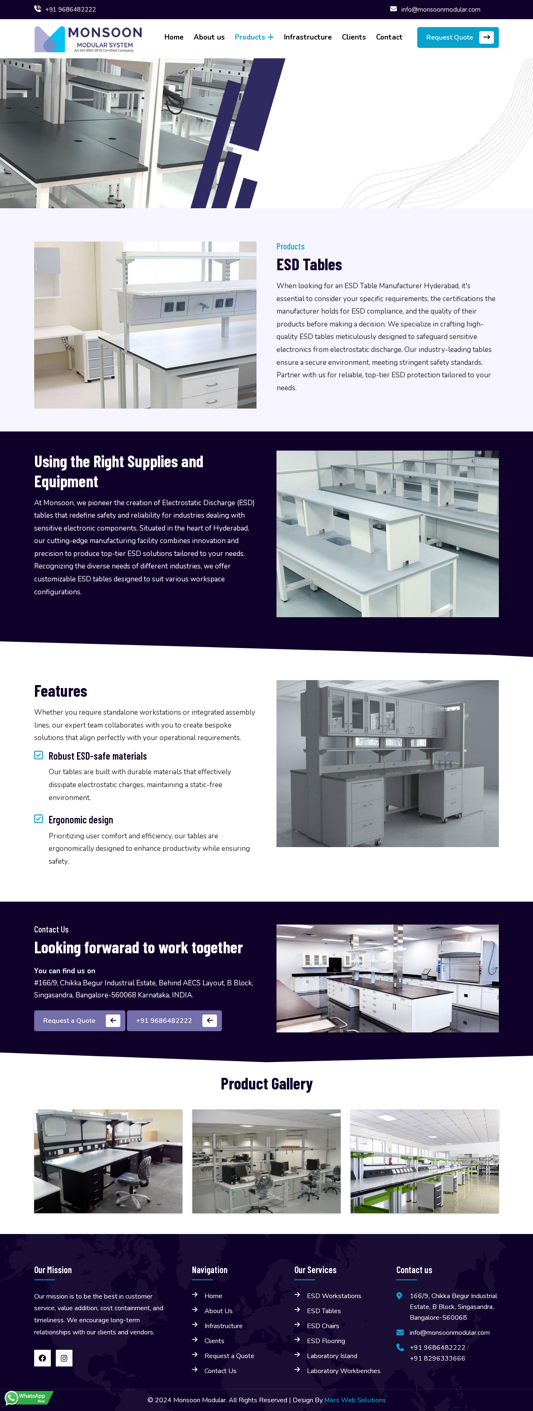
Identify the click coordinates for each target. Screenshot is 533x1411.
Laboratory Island (332, 1356)
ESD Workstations (334, 1296)
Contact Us (220, 1371)
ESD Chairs (323, 1326)
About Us (218, 1311)
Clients (354, 37)
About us (209, 37)
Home (174, 37)
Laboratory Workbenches (344, 1371)
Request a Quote (229, 1356)
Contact (389, 37)
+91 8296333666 (438, 1358)
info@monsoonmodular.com (441, 9)
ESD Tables (324, 1311)
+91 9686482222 (70, 9)
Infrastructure (308, 37)
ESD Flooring (326, 1341)
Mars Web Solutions (355, 1400)
